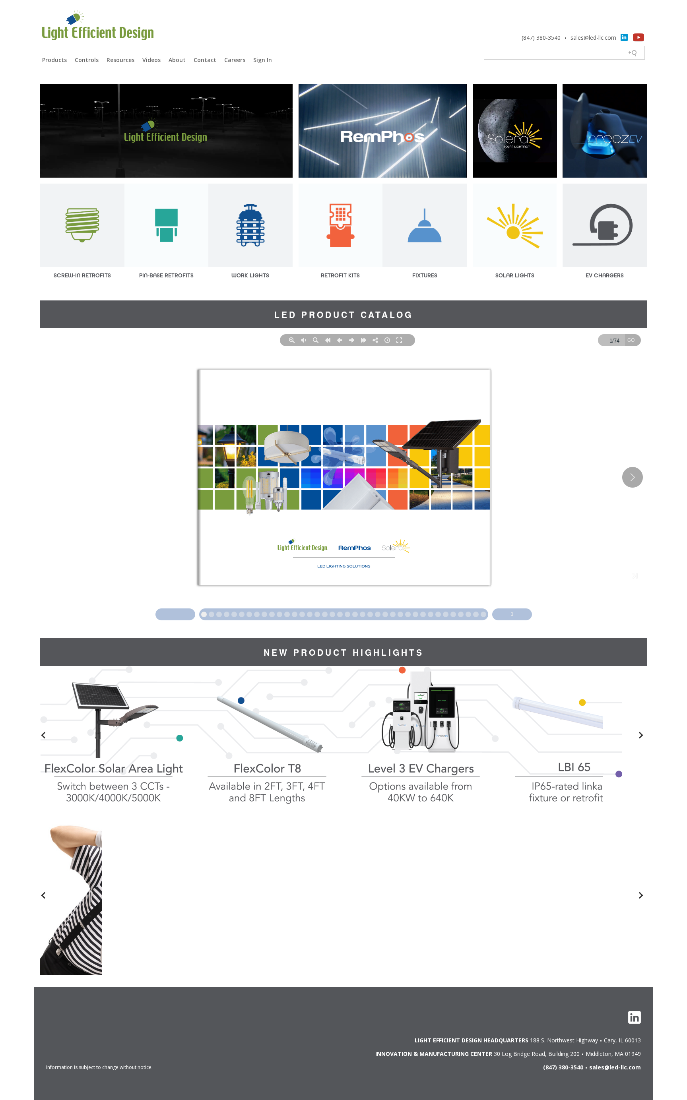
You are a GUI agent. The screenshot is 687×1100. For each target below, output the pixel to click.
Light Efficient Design (97, 26)
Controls (87, 60)
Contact (205, 60)
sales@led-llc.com (593, 37)
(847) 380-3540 (541, 37)
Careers (234, 60)
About (177, 60)
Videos (151, 60)
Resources (120, 60)
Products (54, 60)
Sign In (262, 60)
